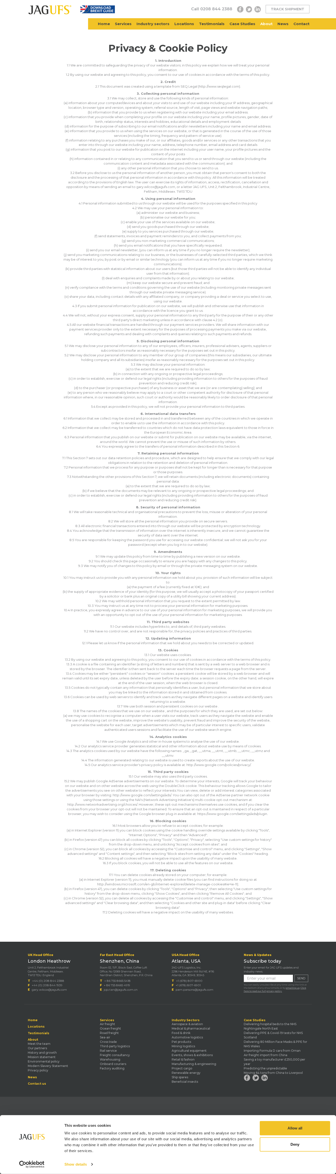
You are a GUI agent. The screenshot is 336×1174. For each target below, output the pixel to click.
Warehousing (110, 1059)
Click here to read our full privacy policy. (275, 989)
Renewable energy (186, 1073)
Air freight (107, 1024)
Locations (184, 23)
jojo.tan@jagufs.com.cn (120, 989)
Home (104, 23)
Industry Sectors (185, 1020)
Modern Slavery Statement (48, 1066)
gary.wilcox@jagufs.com (49, 989)
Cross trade (108, 1042)
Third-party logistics (115, 1046)
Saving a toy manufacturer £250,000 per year (274, 1062)
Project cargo (182, 1068)
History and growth (42, 1052)
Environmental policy (44, 1061)
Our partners (37, 1048)
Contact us (37, 1083)
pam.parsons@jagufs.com (194, 989)
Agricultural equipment (189, 1050)
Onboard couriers (113, 1064)
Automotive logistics (187, 1037)
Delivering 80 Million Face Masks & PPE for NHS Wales (275, 1044)
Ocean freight (110, 1028)
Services (123, 23)
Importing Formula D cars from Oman (272, 1050)
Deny (294, 1144)
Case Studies (242, 23)
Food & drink (181, 1033)
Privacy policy (38, 1070)
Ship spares (180, 1077)
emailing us (293, 987)
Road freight (109, 1033)
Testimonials (212, 23)
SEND (301, 978)
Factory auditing (112, 1068)
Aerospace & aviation (187, 1024)
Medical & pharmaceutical (191, 1028)
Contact (301, 23)
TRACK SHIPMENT (287, 9)
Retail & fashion (183, 1059)
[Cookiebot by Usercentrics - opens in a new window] (31, 1164)
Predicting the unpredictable (265, 1068)
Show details (75, 1164)
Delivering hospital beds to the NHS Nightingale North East (270, 1026)
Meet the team (39, 1044)
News (283, 23)
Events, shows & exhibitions (192, 1055)
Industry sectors (153, 23)
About (266, 23)
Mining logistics (183, 1046)
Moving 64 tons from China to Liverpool (273, 1073)
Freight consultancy (115, 1055)
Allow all (295, 1128)
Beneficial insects (185, 1081)
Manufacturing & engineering (194, 1064)
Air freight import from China (265, 1055)
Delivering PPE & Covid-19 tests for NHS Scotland (273, 1035)
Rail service (108, 1050)
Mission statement (42, 1057)
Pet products (181, 1042)
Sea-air (105, 1037)
